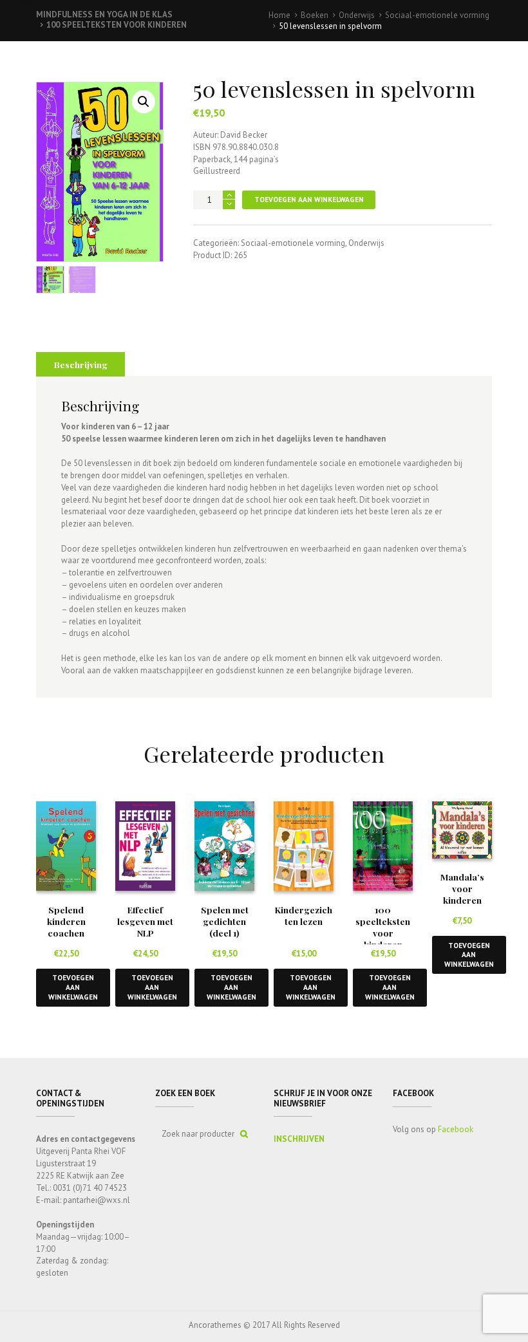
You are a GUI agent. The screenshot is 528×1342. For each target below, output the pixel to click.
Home (279, 15)
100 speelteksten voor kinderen (116, 24)
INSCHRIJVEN (299, 1138)
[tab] (80, 364)
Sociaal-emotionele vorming (437, 15)
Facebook (455, 1129)
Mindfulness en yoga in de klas (104, 14)
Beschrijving (81, 364)
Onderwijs (357, 15)
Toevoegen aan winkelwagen (309, 199)
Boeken (314, 15)
